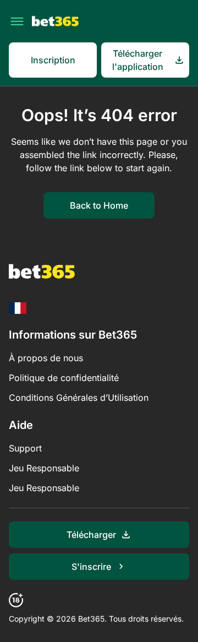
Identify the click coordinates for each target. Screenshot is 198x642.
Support (25, 448)
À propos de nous (46, 357)
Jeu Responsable (44, 468)
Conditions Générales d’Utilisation (78, 397)
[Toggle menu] (17, 21)
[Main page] (55, 21)
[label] (17, 308)
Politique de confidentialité (64, 377)
